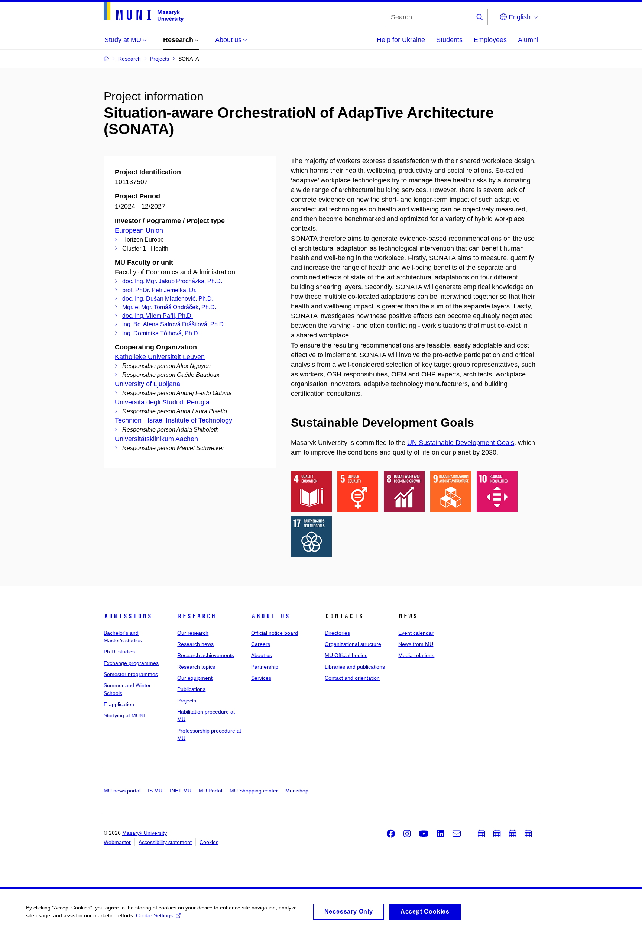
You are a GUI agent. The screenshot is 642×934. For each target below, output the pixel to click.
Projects (186, 701)
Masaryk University (144, 833)
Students (449, 39)
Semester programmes (131, 674)
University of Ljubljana (147, 384)
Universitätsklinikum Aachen (156, 439)
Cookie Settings (154, 915)
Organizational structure (353, 644)
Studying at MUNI (124, 715)
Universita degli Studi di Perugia (162, 402)
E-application (119, 704)
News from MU (415, 644)
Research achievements (205, 655)
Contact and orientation (352, 678)
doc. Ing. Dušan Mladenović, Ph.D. (167, 298)
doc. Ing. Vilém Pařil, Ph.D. (157, 316)
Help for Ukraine (401, 39)
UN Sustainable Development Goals (460, 442)
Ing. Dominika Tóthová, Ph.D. (161, 333)
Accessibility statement (165, 842)
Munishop (296, 791)
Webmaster (117, 842)
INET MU (180, 791)
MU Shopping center (254, 791)
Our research (192, 633)
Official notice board (274, 633)
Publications (191, 689)
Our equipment (195, 678)
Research (196, 616)
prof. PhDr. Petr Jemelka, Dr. (159, 290)
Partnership (264, 667)
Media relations (416, 655)
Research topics (196, 667)
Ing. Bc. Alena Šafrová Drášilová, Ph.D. (173, 324)
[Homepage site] (144, 12)
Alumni (528, 39)
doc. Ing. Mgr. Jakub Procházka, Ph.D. (172, 281)
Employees (490, 39)
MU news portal (122, 791)
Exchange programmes (131, 663)
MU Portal (210, 791)
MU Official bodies (346, 655)
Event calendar (416, 633)
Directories (337, 633)
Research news (195, 644)
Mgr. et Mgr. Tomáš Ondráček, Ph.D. (169, 307)
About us (270, 616)
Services (261, 678)
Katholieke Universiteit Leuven (160, 357)
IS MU (155, 791)
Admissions (128, 616)
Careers (260, 644)
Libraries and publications (355, 667)
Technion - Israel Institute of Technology (173, 420)
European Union (139, 230)
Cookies (209, 842)
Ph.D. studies (119, 652)
